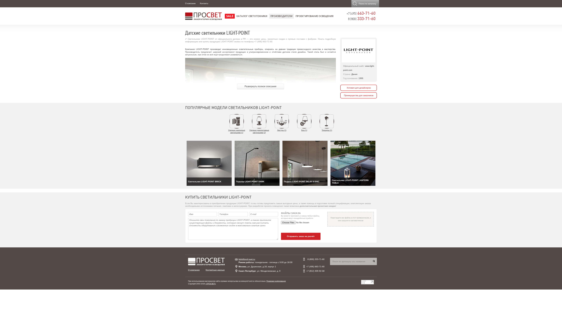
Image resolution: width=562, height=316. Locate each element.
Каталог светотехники (252, 16)
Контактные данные (215, 270)
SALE (229, 16)
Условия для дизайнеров (359, 88)
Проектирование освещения (314, 16)
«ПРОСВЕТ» (210, 284)
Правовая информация (276, 281)
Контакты (204, 3)
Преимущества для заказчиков (358, 95)
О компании (190, 3)
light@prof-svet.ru (247, 259)
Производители (281, 16)
